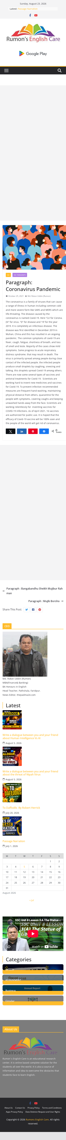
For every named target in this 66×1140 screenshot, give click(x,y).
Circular (9, 1000)
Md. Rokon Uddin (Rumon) (39, 296)
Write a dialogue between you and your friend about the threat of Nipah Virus (30, 773)
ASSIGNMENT (13, 979)
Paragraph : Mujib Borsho (44, 601)
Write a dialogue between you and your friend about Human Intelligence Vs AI (30, 736)
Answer (9, 969)
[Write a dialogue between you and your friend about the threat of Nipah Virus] (33, 756)
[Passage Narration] (33, 826)
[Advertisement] (33, 118)
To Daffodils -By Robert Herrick (21, 807)
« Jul (31, 900)
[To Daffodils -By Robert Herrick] (33, 792)
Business (10, 990)
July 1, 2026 (12, 846)
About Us (8, 1107)
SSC (8, 275)
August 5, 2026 (13, 743)
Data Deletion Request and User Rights (42, 1111)
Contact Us (20, 1107)
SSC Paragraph (20, 275)
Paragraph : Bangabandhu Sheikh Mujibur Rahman (34, 591)
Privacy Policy (34, 1107)
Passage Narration (28, 8)
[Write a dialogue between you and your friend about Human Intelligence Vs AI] (33, 719)
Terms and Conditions (52, 1107)
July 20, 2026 (12, 812)
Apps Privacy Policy (14, 1111)
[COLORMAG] (30, 1037)
